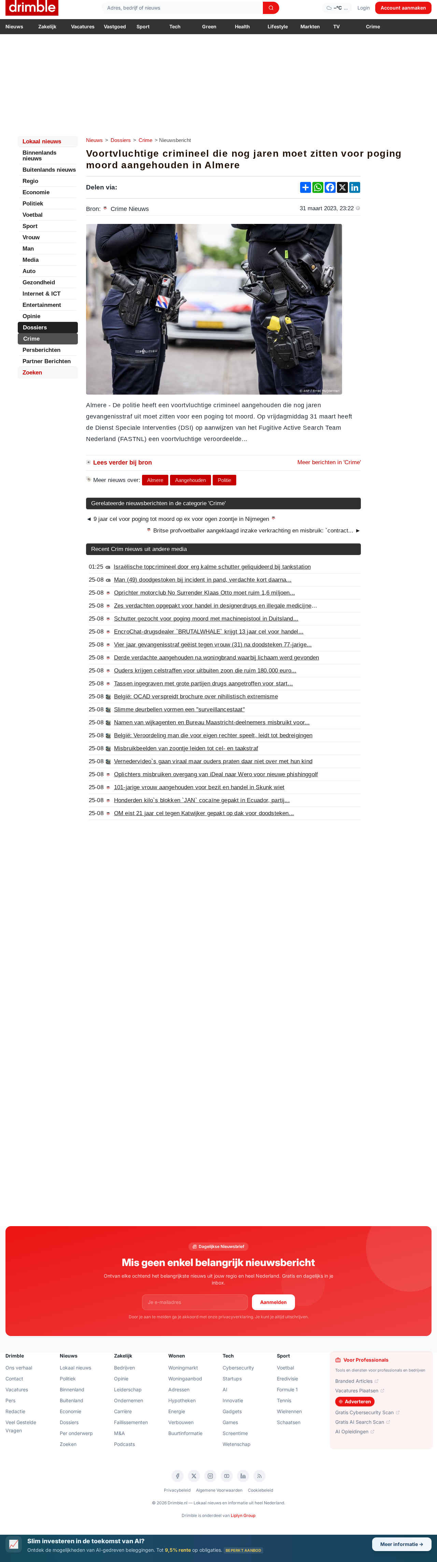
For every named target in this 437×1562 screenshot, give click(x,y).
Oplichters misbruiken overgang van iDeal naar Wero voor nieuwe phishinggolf (216, 774)
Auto (29, 271)
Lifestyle (278, 26)
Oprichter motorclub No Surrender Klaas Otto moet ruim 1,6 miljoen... (204, 593)
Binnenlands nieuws (39, 155)
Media (31, 260)
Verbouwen (181, 1422)
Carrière (123, 1411)
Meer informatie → (401, 1544)
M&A (119, 1433)
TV (336, 26)
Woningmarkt (183, 1368)
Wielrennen (289, 1411)
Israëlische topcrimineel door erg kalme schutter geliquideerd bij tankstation (212, 567)
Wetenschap (237, 1444)
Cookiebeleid (260, 1490)
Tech (175, 26)
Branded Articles (353, 1381)
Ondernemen (128, 1400)
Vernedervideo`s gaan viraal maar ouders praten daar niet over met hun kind (213, 761)
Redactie (15, 1411)
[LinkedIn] (243, 1476)
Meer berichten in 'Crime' (329, 462)
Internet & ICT (41, 294)
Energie (176, 1411)
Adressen (178, 1389)
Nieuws (14, 26)
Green (209, 26)
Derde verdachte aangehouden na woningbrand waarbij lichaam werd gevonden (216, 657)
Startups (232, 1378)
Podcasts (124, 1444)
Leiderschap (128, 1389)
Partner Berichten (47, 361)
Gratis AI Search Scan (359, 1422)
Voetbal (33, 215)
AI (225, 1389)
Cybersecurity (238, 1368)
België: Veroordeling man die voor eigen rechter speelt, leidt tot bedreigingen (213, 735)
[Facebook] (177, 1476)
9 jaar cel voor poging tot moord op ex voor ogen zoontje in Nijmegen (181, 519)
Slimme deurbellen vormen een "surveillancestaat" (179, 709)
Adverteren (358, 1401)
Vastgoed (115, 26)
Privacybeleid (177, 1490)
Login (363, 8)
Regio (30, 181)
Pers (10, 1400)
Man (28, 249)
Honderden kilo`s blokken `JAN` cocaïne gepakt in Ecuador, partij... (202, 800)
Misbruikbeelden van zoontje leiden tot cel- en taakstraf (186, 748)
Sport (143, 26)
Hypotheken (182, 1400)
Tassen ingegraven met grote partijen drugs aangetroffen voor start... (203, 683)
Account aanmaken (403, 8)
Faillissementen (131, 1422)
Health (242, 26)
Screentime (235, 1433)
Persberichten (41, 350)
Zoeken (32, 372)
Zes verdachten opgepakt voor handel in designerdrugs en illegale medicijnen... (217, 605)
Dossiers (121, 140)
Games (230, 1422)
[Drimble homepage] (31, 8)
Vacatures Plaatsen (356, 1390)
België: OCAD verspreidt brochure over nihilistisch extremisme (196, 696)
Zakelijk (47, 26)
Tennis (284, 1400)
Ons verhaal (18, 1368)
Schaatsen (288, 1422)
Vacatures (83, 26)
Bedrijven (124, 1368)
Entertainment (42, 305)
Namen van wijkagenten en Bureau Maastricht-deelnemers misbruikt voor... (212, 722)
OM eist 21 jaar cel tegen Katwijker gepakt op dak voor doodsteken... (204, 813)
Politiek (33, 204)
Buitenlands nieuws (49, 170)
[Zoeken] (271, 8)
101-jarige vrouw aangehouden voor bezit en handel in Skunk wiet (199, 787)
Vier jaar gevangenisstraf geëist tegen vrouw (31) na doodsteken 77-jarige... (213, 644)
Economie (36, 192)
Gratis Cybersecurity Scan (364, 1412)
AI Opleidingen (351, 1431)
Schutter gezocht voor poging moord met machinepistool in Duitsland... (206, 618)
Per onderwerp (76, 1433)
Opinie (31, 316)
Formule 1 (287, 1389)
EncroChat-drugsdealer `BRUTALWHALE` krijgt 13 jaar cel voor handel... (209, 631)
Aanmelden (273, 1302)
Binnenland (72, 1389)
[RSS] (259, 1476)
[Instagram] (210, 1476)
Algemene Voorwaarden (219, 1490)
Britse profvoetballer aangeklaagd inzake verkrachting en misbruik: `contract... (256, 530)
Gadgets (232, 1411)
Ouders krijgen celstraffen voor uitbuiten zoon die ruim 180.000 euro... (205, 670)
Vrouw (31, 237)
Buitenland (71, 1400)
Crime (373, 26)
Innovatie (233, 1400)
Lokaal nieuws (42, 141)
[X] (194, 1476)
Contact (14, 1378)
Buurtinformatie (185, 1433)
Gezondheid (39, 282)
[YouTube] (227, 1476)
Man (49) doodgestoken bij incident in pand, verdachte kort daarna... (203, 580)
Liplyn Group (243, 1515)
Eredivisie (287, 1378)
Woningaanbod (185, 1378)
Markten (310, 26)
